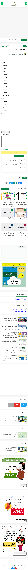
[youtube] (17, 405)
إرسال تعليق (22, 246)
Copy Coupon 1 (23, 484)
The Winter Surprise (14, 40)
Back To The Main (14, 152)
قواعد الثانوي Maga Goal (21, 299)
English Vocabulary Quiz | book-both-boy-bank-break (8, 204)
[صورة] (22, 319)
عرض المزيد (5, 188)
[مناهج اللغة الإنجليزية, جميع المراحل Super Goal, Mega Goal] (22, 419)
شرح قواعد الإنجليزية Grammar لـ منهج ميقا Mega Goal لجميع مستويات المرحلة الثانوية (10, 320)
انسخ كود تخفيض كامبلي (21, 519)
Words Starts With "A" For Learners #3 (14, 165)
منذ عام (20, 159)
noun (5, 65)
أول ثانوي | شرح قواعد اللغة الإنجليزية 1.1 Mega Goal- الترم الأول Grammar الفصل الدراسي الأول (9, 358)
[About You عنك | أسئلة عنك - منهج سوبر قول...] (22, 435)
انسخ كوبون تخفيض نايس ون (20, 553)
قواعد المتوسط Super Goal (20, 298)
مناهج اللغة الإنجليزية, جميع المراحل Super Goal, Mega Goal (10, 420)
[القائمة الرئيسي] (26, 3)
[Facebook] (11, 405)
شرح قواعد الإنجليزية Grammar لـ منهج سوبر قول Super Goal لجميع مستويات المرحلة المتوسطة (9, 335)
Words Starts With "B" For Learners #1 (15, 160)
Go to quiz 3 (4, 149)
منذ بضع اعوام (10, 217)
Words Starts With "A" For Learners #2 (14, 169)
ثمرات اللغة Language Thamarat (8, 565)
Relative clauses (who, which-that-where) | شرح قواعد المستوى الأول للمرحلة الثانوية (9, 343)
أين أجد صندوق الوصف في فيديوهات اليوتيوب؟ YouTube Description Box (11, 351)
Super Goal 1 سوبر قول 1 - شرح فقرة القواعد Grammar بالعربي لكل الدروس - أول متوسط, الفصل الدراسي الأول (9, 328)
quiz (25, 46)
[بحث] (2, 3)
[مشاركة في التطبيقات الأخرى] (6, 183)
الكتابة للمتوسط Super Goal (20, 310)
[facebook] (12, 568)
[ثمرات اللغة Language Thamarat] (14, 3)
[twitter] (24, 405)
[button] (20, 183)
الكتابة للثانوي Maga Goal (21, 311)
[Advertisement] (14, 22)
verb (5, 62)
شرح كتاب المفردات (21, 560)
